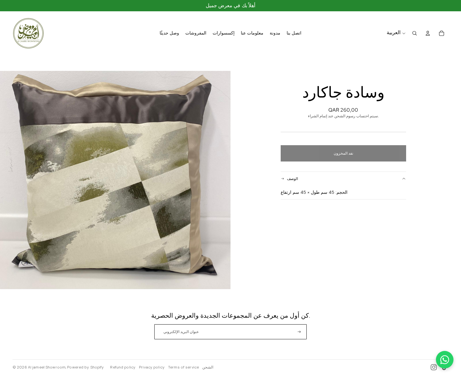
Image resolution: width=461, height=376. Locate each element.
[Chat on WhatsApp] (444, 359)
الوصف (292, 178)
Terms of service (183, 367)
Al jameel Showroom (47, 367)
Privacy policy (152, 367)
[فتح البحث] (414, 33)
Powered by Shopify (85, 367)
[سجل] (299, 331)
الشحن (207, 367)
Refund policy (122, 367)
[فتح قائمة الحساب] (428, 33)
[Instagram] (433, 367)
